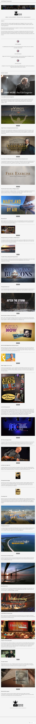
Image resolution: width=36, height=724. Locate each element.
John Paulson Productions (6, 1)
